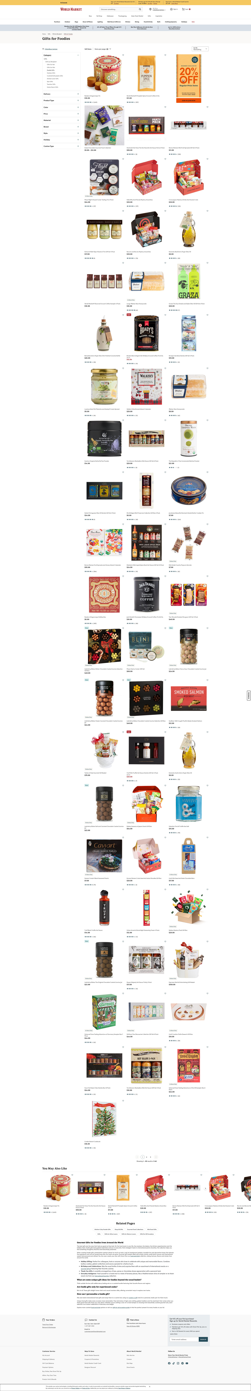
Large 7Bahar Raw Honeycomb (136, 304)
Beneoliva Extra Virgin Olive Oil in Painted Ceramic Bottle (102, 356)
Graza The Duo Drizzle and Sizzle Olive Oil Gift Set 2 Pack (187, 304)
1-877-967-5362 (89, 1326)
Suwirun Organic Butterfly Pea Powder (97, 461)
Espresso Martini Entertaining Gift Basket (182, 982)
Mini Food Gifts (151, 1229)
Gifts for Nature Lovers (129, 1234)
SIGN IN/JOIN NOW (188, 100)
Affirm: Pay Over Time (49, 1375)
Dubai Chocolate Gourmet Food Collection (98, 148)
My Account (46, 1355)
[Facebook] (169, 1363)
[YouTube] (187, 1363)
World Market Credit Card (93, 1363)
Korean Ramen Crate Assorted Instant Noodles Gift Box (144, 878)
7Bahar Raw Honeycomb (177, 409)
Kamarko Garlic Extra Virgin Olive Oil (180, 773)
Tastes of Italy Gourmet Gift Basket (95, 773)
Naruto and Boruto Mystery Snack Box (139, 252)
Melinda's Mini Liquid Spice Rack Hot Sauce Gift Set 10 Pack (145, 565)
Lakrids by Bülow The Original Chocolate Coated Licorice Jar (103, 982)
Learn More (174, 3)
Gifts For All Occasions (147, 1234)
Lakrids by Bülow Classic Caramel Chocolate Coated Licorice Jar (104, 721)
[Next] (156, 1157)
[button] (57, 22)
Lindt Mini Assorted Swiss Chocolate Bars (181, 878)
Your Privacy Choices (124, 1388)
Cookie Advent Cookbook (92, 1141)
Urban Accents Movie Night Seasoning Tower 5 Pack (143, 930)
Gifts (49, 34)
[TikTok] (173, 1363)
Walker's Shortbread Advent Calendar (139, 409)
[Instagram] (178, 1363)
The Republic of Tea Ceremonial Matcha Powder (184, 461)
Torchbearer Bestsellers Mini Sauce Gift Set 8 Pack (142, 461)
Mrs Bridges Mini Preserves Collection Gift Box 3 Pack (143, 513)
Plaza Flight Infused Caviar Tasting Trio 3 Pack (99, 200)
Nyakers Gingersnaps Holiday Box (95, 617)
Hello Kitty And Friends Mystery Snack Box (140, 200)
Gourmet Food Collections (135, 1229)
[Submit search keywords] (140, 9)
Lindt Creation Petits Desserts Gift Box (181, 1034)
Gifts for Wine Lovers (111, 1234)
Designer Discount (90, 1367)
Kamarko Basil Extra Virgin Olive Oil (180, 252)
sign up (203, 1339)
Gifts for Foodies (68, 34)
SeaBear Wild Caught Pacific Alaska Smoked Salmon (185, 721)
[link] (186, 9)
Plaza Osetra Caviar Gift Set (136, 669)
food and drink (135, 1256)
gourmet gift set (86, 1269)
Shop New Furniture (174, 28)
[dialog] (125, 1387)
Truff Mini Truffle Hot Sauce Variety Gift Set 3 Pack (142, 773)
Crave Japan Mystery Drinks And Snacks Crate (183, 200)
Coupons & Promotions (92, 1359)
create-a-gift (133, 1298)
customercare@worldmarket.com (95, 1331)
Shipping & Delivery (48, 1359)
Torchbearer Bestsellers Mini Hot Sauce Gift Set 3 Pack (144, 1088)
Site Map (129, 1363)
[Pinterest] (182, 1363)
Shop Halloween (141, 28)
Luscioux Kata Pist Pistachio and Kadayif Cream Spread (102, 409)
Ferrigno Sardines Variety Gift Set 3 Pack (181, 356)
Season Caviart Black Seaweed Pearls (97, 878)
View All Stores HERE (133, 1326)
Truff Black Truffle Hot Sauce (93, 930)
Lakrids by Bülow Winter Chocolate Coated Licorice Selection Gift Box (104, 670)
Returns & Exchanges (49, 1327)
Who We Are (130, 1355)
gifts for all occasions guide (121, 1307)
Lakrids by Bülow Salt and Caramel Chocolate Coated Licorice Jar (104, 827)
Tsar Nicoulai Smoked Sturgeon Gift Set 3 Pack (183, 617)
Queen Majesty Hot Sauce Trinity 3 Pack (139, 982)
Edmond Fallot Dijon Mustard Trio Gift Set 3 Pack (100, 252)
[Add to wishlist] (123, 55)
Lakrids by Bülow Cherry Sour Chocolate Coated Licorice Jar (187, 669)
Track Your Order (47, 1324)
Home (44, 34)
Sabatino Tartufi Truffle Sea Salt (179, 826)
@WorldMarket (173, 1357)
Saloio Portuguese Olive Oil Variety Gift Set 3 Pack (100, 513)
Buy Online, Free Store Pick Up (51, 1371)
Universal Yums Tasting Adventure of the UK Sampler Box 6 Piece (187, 1088)
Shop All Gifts (119, 1229)
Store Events (131, 1367)
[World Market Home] (71, 9)
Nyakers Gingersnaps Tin (92, 96)
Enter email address (179, 1339)
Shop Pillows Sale (109, 28)
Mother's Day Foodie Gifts (103, 1229)
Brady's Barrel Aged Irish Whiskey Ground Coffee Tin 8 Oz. (145, 356)
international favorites (102, 1276)
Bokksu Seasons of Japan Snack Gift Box (139, 826)
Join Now (116, 3)
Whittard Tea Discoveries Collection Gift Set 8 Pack (142, 1034)
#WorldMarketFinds (184, 1357)
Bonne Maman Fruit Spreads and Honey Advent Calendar (103, 565)
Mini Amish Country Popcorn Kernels (180, 565)
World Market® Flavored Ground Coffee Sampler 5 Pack (102, 304)
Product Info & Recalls (49, 1379)
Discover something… (108, 9)
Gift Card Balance (48, 1363)
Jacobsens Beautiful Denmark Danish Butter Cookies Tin (186, 513)
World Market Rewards (92, 1355)
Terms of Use (86, 1388)
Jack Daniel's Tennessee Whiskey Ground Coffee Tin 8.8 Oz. (145, 617)
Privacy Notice (75, 1388)
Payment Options (47, 1367)
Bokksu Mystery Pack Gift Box (178, 930)
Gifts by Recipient (57, 34)
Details (155, 3)
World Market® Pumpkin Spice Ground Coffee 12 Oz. (143, 96)
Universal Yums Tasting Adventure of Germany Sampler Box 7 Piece (104, 1035)
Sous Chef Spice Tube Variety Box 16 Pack (97, 1088)
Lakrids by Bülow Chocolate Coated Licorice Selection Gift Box (146, 721)
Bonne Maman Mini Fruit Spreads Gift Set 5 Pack (184, 148)
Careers (129, 1359)
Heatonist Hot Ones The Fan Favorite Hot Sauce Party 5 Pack (146, 148)
